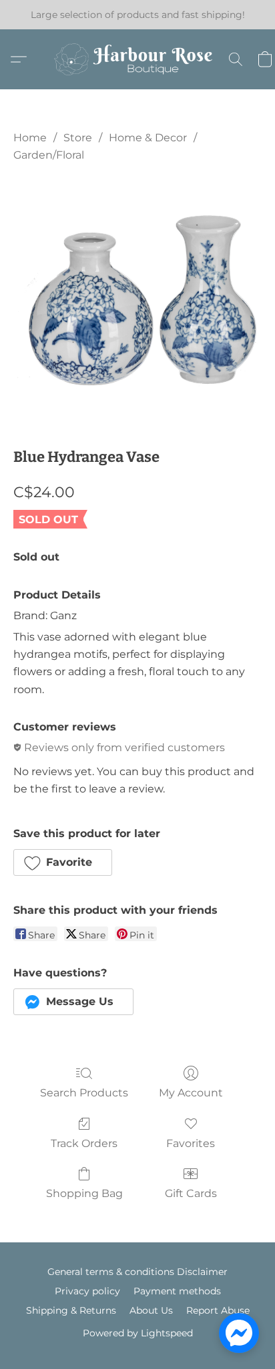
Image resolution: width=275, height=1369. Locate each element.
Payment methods (177, 1291)
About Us (151, 1310)
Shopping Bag (84, 1193)
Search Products (84, 1092)
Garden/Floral (48, 155)
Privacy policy (87, 1291)
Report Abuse (218, 1310)
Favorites (190, 1143)
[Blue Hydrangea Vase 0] (137, 302)
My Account (191, 1092)
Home (30, 137)
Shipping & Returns (71, 1310)
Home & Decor (148, 137)
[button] (137, 59)
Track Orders (84, 1143)
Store (77, 137)
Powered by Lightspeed (138, 1333)
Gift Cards (191, 1193)
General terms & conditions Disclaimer (137, 1272)
